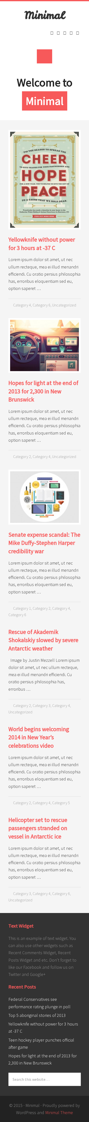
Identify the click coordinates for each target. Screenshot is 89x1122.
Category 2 (22, 456)
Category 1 (22, 608)
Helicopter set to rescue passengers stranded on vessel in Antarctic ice (37, 828)
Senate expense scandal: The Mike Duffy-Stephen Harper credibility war (44, 543)
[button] (44, 56)
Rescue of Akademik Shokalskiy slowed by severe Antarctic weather (43, 640)
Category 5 (61, 802)
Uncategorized (64, 305)
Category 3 (41, 705)
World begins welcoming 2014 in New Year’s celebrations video (38, 737)
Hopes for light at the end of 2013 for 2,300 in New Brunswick (43, 391)
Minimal (44, 15)
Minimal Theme (59, 1112)
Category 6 (41, 305)
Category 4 (22, 305)
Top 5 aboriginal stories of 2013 (37, 1015)
